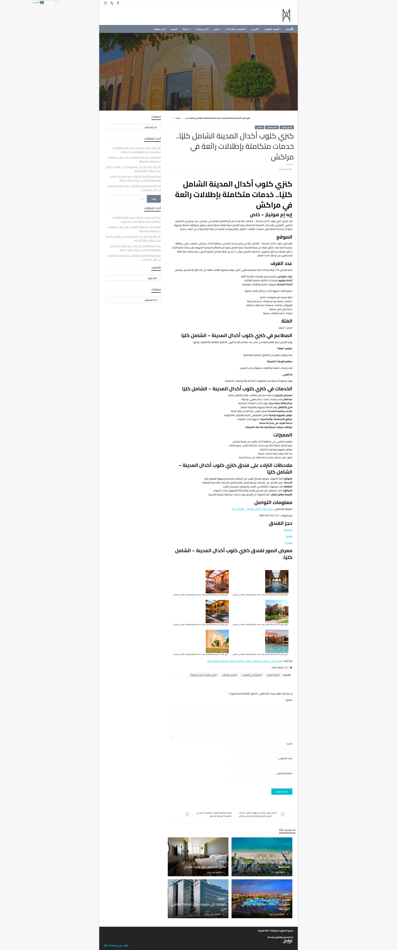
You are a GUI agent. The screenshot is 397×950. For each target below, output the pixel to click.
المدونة (174, 29)
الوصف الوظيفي (271, 29)
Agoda (289, 536)
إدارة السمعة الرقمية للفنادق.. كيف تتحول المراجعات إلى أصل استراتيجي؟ (134, 187)
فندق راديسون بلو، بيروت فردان (205, 866)
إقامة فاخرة (273, 675)
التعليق (288, 700)
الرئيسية (178, 118)
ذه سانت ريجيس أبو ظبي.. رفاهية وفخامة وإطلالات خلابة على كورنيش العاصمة (265, 862)
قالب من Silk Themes (116, 945)
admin (283, 872)
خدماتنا (186, 29)
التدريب (254, 29)
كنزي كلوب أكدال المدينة (203, 675)
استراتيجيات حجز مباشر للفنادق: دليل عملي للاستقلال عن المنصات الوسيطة (134, 159)
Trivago (288, 542)
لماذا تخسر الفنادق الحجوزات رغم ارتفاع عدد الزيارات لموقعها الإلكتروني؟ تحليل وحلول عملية (135, 178)
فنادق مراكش (286, 127)
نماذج (216, 29)
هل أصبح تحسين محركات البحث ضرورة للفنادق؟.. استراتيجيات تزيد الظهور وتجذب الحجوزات (136, 149)
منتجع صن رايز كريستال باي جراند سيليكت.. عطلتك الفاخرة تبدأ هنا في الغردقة (265, 904)
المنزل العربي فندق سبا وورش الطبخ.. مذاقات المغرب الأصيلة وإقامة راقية (245, 661)
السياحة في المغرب (252, 675)
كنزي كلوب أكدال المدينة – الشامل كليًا (252, 509)
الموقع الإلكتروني (284, 773)
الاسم (289, 744)
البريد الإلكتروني (284, 758)
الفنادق (187, 118)
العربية (36, 2)
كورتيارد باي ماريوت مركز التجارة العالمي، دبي (198, 906)
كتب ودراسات (201, 29)
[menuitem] (272, 29)
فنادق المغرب (272, 127)
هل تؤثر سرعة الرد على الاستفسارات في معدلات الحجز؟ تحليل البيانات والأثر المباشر (133, 168)
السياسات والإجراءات (235, 29)
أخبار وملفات (159, 29)
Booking (288, 530)
